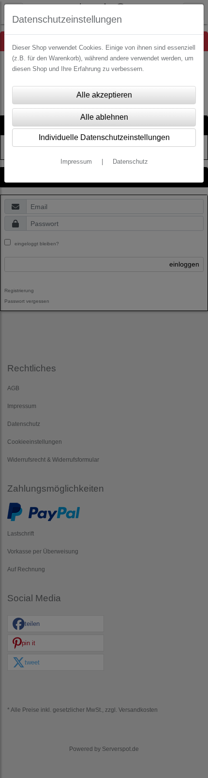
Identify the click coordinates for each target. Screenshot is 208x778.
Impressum (76, 161)
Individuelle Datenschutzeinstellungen (104, 137)
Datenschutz (130, 161)
